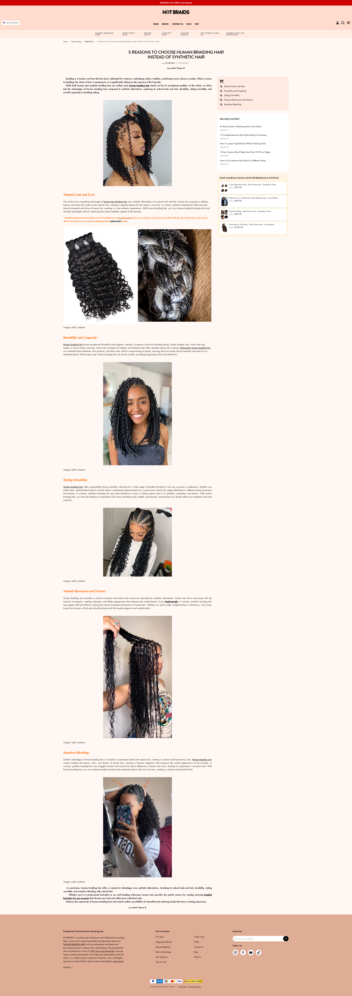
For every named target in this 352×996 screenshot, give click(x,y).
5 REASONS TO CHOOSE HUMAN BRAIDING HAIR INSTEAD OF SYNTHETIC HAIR (176, 54)
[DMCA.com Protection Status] (193, 981)
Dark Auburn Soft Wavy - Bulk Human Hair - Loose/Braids (251, 224)
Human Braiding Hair (104, 34)
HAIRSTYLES (89, 41)
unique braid (118, 961)
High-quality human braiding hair (195, 347)
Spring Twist (148, 34)
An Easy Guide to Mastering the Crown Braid (240, 128)
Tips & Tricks (161, 962)
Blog (189, 24)
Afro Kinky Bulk (129, 34)
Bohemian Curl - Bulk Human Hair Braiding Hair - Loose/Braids (253, 198)
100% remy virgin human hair (102, 951)
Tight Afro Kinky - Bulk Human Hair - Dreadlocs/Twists (250, 211)
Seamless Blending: (233, 104)
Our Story (160, 937)
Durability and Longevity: (235, 91)
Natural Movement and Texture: (238, 100)
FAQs (196, 942)
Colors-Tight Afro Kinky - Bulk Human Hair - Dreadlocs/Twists (252, 184)
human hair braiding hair (115, 201)
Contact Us (177, 24)
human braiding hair (139, 85)
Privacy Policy (182, 987)
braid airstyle (171, 601)
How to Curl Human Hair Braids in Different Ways (243, 162)
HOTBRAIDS (170, 63)
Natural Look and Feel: (234, 86)
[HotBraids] (176, 12)
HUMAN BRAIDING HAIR (74, 944)
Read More (67, 967)
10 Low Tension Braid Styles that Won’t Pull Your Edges (245, 154)
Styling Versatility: (232, 95)
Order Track (199, 937)
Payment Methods (163, 947)
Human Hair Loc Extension (235, 34)
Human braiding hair (73, 344)
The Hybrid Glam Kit (210, 34)
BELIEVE (165, 24)
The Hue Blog (76, 41)
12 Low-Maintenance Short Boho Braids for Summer (243, 137)
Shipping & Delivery (164, 942)
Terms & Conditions (194, 987)
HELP (197, 24)
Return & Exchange (163, 952)
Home (156, 24)
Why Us (197, 957)
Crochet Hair (167, 34)
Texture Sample (185, 34)
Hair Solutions (161, 957)
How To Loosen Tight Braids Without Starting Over (243, 145)
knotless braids (115, 221)
